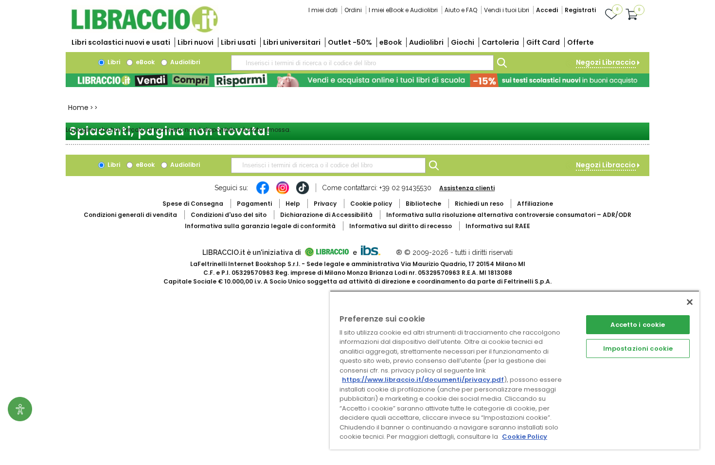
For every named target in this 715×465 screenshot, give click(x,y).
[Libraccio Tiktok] (302, 192)
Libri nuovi (196, 42)
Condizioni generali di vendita (130, 215)
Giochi (462, 42)
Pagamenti (254, 203)
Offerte (580, 42)
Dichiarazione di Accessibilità (326, 215)
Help (293, 203)
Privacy (325, 203)
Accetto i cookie (637, 324)
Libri (113, 62)
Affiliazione (535, 203)
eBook (390, 42)
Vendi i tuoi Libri (506, 10)
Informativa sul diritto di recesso (400, 226)
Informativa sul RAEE (497, 226)
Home (78, 107)
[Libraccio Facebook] (262, 192)
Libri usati (238, 42)
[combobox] (362, 63)
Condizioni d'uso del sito (229, 215)
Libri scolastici (121, 42)
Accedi (547, 10)
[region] (514, 369)
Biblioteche (423, 203)
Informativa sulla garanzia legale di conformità (260, 226)
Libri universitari (292, 42)
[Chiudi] (690, 302)
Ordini (353, 10)
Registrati (580, 10)
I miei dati (323, 10)
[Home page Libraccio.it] (144, 30)
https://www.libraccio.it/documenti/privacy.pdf (423, 379)
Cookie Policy (524, 436)
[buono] (357, 80)
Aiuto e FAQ (461, 10)
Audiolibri (426, 42)
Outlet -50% (350, 42)
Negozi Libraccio (606, 62)
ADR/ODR (508, 215)
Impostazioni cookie (638, 348)
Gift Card (543, 42)
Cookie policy (371, 203)
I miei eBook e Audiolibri (403, 10)
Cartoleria (500, 42)
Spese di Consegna (192, 203)
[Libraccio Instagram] (282, 192)
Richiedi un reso (479, 203)
